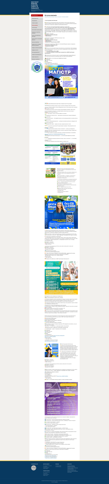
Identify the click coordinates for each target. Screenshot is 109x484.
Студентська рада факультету (37, 54)
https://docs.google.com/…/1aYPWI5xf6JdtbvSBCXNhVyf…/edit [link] (55, 134)
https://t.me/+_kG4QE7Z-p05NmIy (50, 336)
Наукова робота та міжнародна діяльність (37, 39)
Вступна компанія (35, 25)
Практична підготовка (35, 42)
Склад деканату (34, 20)
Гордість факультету (35, 56)
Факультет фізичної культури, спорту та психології (35, 5)
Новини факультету (35, 18)
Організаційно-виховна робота (37, 29)
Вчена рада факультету (35, 52)
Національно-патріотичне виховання (36, 33)
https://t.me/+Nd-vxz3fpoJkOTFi (59, 335)
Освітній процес (34, 27)
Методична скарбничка (35, 59)
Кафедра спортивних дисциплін (37, 47)
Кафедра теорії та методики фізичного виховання (36, 45)
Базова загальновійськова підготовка (36, 36)
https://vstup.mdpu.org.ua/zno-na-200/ (51, 341)
